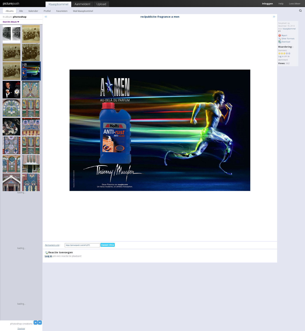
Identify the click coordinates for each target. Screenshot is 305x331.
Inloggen (267, 3)
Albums (9, 11)
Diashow (21, 328)
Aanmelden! (82, 4)
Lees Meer (294, 3)
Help (281, 3)
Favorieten (61, 11)
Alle (21, 11)
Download (285, 41)
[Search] (300, 10)
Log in (281, 56)
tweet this (107, 244)
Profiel (47, 11)
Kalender (33, 11)
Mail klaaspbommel (83, 11)
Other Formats (287, 38)
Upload (101, 4)
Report (284, 35)
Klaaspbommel (58, 4)
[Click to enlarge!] (160, 130)
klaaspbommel (289, 28)
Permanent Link (52, 245)
